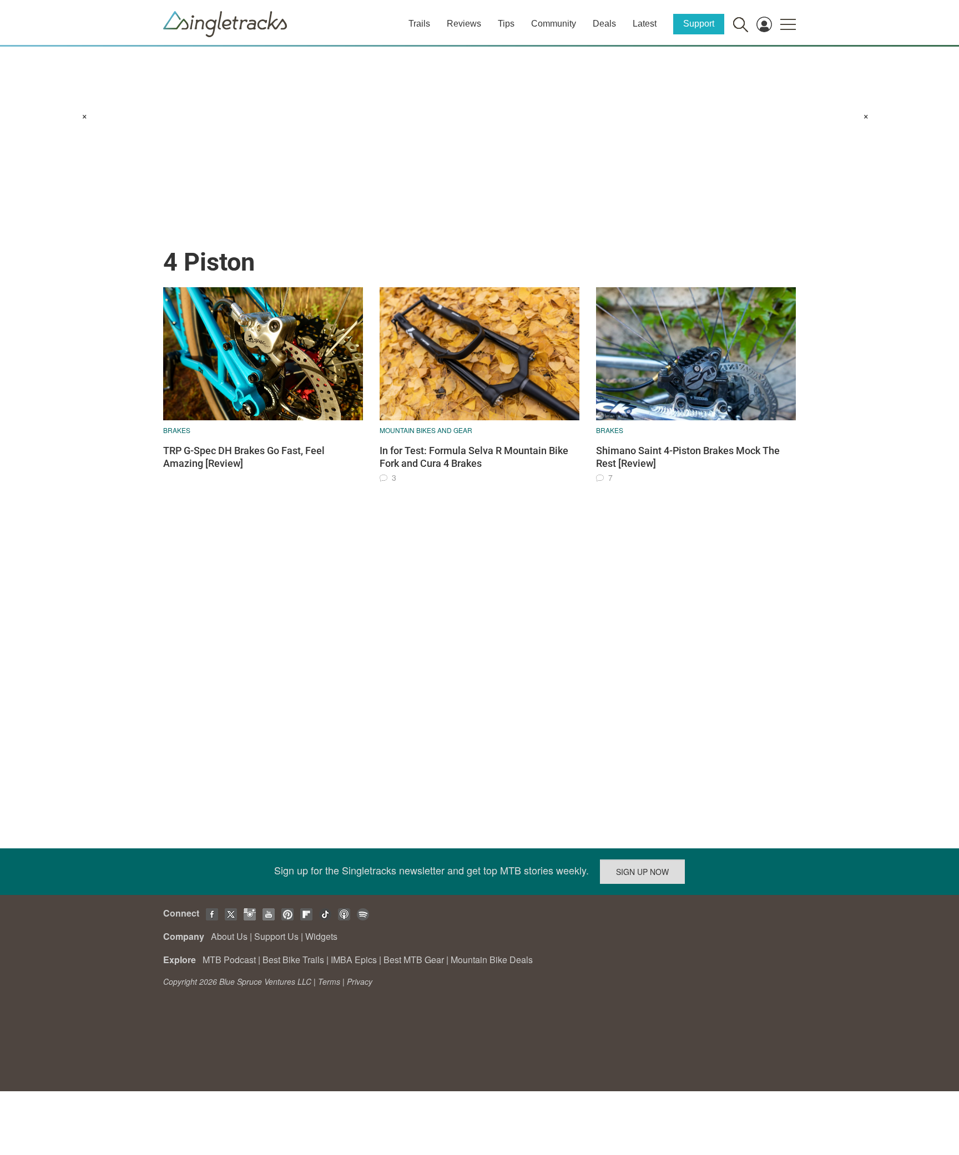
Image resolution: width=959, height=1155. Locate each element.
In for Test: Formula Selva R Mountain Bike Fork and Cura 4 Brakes (474, 457)
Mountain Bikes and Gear (426, 430)
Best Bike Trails (293, 959)
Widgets (321, 936)
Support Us (276, 936)
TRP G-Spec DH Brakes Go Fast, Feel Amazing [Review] (244, 457)
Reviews (464, 23)
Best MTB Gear (413, 959)
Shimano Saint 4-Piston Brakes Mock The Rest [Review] (688, 457)
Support (698, 23)
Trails (419, 23)
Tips (506, 23)
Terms (329, 981)
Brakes (176, 430)
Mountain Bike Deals (492, 959)
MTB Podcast (229, 959)
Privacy (359, 981)
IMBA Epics (354, 959)
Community (553, 23)
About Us (229, 936)
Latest (645, 23)
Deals (604, 23)
